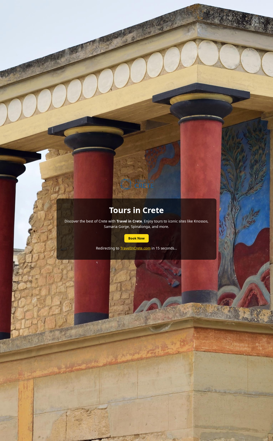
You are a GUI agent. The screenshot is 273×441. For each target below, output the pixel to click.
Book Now (136, 238)
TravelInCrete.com (135, 248)
